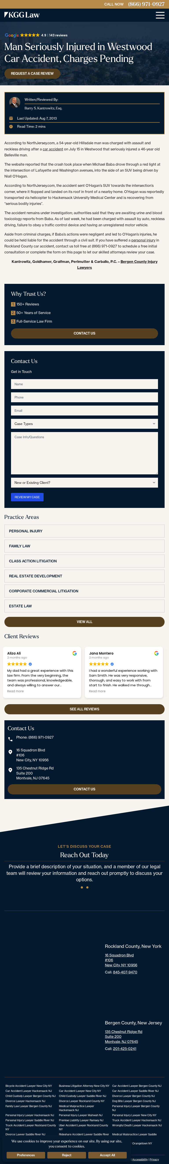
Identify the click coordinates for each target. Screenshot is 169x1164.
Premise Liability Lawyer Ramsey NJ (81, 1120)
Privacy (154, 1159)
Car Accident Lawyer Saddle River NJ (135, 1091)
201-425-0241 (124, 1048)
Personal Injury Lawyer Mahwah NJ (80, 1115)
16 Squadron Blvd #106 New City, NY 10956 (32, 755)
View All (84, 622)
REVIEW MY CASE (27, 497)
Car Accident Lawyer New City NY (80, 1091)
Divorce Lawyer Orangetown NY (132, 1143)
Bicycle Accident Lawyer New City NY (29, 1085)
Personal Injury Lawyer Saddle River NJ (30, 1120)
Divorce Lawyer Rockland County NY (82, 1101)
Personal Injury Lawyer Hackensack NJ (30, 1115)
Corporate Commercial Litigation (43, 591)
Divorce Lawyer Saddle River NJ (25, 1134)
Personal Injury (25, 531)
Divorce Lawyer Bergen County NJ (133, 1096)
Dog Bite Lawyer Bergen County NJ (134, 1101)
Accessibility (140, 1159)
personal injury (143, 240)
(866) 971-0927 (146, 4)
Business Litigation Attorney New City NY (84, 1085)
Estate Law (20, 606)
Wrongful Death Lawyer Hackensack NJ (137, 1125)
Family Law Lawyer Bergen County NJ (29, 1106)
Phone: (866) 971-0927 (35, 737)
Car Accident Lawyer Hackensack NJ (29, 1091)
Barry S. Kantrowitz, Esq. (43, 108)
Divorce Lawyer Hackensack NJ (25, 1101)
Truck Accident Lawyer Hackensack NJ (136, 1120)
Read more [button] (17, 691)
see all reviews (84, 709)
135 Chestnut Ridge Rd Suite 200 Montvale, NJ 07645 (35, 773)
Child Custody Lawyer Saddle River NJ (82, 1096)
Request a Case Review (32, 73)
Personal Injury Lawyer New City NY (134, 1115)
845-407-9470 (125, 972)
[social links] (82, 887)
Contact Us (84, 333)
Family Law (19, 546)
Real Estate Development (35, 576)
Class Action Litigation (33, 561)
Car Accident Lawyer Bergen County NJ (136, 1085)
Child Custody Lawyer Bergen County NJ (30, 1096)
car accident (53, 149)
